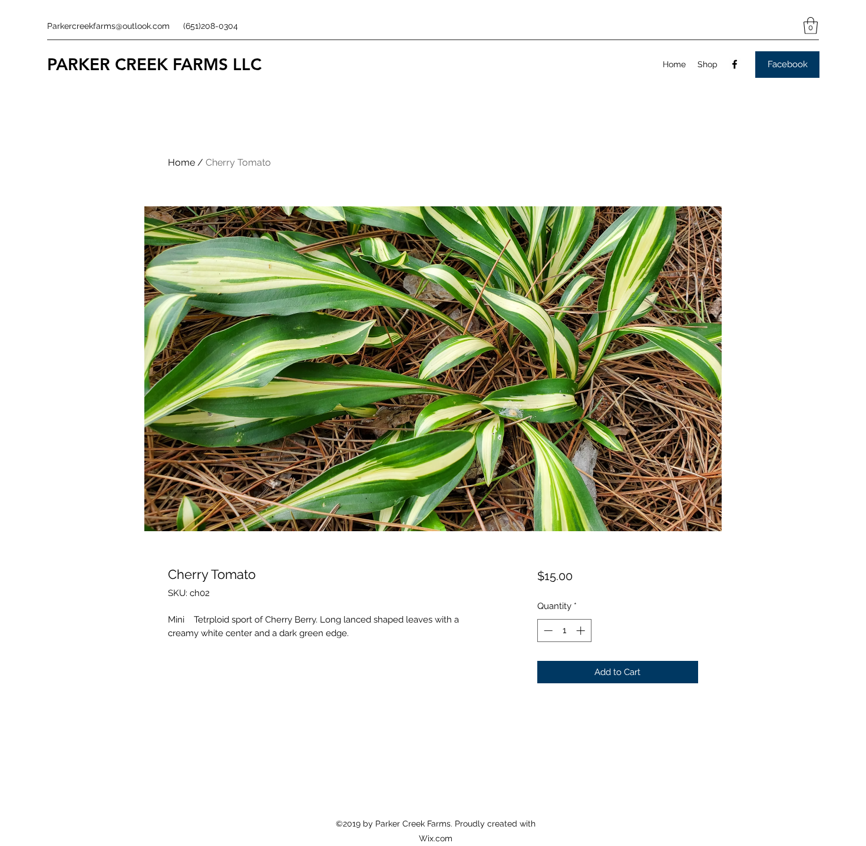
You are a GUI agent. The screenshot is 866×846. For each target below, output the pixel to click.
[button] (811, 25)
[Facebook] (735, 64)
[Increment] (582, 630)
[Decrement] (547, 630)
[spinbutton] (564, 630)
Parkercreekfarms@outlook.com (108, 26)
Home (181, 162)
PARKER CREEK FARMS (137, 64)
